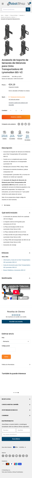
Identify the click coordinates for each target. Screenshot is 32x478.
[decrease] (11, 110)
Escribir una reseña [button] (16, 321)
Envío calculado (13, 90)
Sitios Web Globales (7, 447)
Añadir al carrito (16, 117)
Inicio (2, 15)
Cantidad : (5, 110)
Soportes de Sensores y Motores (8, 17)
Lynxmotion (5, 76)
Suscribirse (16, 439)
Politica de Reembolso (8, 364)
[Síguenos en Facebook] (3, 456)
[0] (29, 4)
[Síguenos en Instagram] (10, 456)
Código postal (6, 346)
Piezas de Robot (13, 15)
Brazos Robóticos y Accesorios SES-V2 (14, 270)
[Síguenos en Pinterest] (13, 456)
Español (22, 447)
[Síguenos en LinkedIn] (23, 456)
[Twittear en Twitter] (25, 124)
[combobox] (14, 9)
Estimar (6, 356)
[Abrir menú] (3, 3)
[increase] (21, 110)
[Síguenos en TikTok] (20, 456)
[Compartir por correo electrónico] (29, 124)
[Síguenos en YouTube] (16, 456)
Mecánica (21, 15)
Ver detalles (12, 138)
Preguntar (19, 138)
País (3, 337)
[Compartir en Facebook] (19, 124)
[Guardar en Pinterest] (22, 124)
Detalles (5, 138)
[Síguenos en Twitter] (6, 456)
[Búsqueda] (28, 9)
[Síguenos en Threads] (26, 456)
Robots (6, 15)
